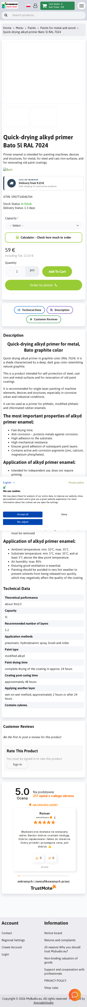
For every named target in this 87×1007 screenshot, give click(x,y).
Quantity (10, 262)
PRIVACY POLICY (55, 980)
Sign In (17, 764)
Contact (7, 933)
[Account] (35, 6)
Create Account (12, 947)
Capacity (11, 218)
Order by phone (41, 285)
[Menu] (82, 6)
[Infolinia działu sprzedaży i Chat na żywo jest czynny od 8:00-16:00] (75, 995)
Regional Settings (13, 940)
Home (7, 28)
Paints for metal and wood (57, 28)
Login (5, 954)
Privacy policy (76, 482)
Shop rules (51, 987)
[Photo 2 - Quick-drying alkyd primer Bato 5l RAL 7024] (16, 117)
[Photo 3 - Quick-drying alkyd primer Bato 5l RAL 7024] (43, 117)
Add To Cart (57, 271)
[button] (9, 482)
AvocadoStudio (44, 1002)
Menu (19, 28)
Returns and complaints (59, 940)
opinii (53, 796)
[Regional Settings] (28, 6)
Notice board (53, 933)
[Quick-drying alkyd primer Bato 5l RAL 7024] (43, 73)
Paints (32, 28)
